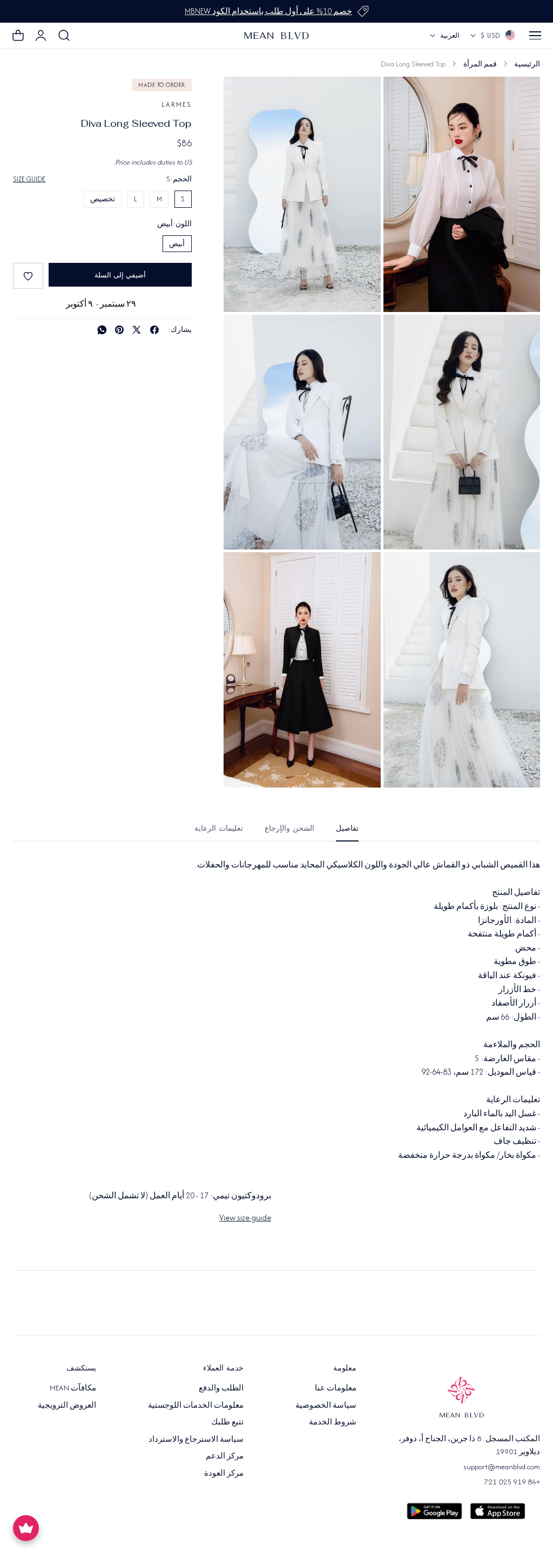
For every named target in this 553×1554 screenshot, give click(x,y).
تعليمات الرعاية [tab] (218, 828)
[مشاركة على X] (136, 329)
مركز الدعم (225, 1455)
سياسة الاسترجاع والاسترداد (196, 1439)
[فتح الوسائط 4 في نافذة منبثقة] (404, 572)
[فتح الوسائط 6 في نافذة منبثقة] (404, 97)
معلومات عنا (335, 1387)
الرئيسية (527, 64)
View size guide (245, 1217)
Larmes (176, 104)
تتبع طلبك (227, 1421)
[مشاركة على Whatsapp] (102, 329)
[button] (535, 35)
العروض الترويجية (67, 1405)
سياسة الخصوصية (325, 1405)
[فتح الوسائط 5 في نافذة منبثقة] (244, 572)
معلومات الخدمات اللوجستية (196, 1405)
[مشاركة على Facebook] (154, 329)
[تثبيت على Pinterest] (119, 329)
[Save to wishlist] (28, 276)
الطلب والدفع (221, 1387)
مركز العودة (224, 1473)
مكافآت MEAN (73, 1387)
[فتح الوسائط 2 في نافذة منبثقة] (404, 335)
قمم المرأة (480, 64)
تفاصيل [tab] (347, 828)
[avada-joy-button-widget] (26, 1528)
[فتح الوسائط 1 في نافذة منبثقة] (244, 97)
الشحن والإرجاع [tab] (289, 828)
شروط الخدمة (332, 1421)
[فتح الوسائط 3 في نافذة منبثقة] (244, 335)
